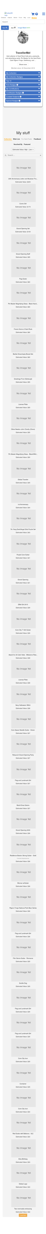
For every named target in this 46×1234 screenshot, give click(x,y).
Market (15, 17)
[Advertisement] (23, 5)
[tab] (23, 73)
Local (28, 17)
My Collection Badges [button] (14, 77)
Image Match (24, 28)
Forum (20, 17)
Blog (25, 17)
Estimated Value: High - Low (23, 149)
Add (12, 28)
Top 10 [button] (8, 81)
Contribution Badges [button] (14, 93)
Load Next (23, 1215)
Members (34, 17)
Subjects (10, 17)
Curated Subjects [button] (13, 96)
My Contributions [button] (12, 88)
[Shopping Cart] (33, 13)
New (4, 28)
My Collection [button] (11, 73)
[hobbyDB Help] (36, 13)
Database (3, 17)
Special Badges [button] (12, 100)
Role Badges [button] (11, 85)
